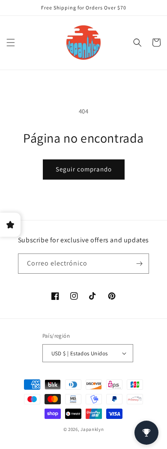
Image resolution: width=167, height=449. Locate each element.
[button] (10, 42)
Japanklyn (92, 429)
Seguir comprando (84, 169)
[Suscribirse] (139, 264)
